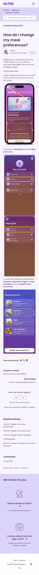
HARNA (6, 10)
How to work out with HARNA (15, 374)
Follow (32, 52)
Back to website (19, 560)
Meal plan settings (12, 12)
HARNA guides (9, 439)
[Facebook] (21, 361)
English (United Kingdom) (16, 564)
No (23, 398)
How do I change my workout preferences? (14, 425)
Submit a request (28, 407)
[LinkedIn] (27, 361)
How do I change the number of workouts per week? (19, 444)
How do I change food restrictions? (22, 382)
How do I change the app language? (17, 435)
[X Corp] (24, 361)
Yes (16, 398)
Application (16, 10)
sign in (11, 468)
